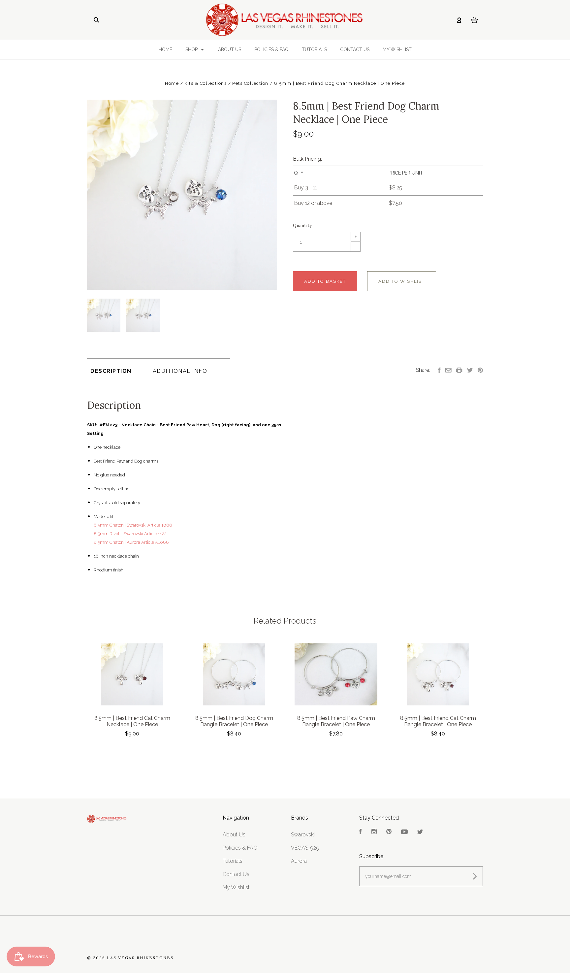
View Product (132, 674)
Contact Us (354, 49)
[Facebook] (360, 832)
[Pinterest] (389, 832)
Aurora (299, 861)
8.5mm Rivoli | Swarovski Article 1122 (130, 533)
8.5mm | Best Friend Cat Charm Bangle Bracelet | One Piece (438, 721)
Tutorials (314, 49)
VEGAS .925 (305, 848)
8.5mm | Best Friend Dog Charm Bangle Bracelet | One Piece (234, 721)
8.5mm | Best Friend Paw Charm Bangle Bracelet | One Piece (336, 721)
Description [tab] (111, 371)
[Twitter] (420, 832)
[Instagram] (374, 832)
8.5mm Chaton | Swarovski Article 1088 (133, 525)
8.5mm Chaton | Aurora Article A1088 (131, 542)
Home (165, 49)
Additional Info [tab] (180, 371)
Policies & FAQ (271, 49)
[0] (474, 20)
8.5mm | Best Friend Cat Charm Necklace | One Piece (132, 721)
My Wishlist (397, 49)
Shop (192, 49)
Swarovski (303, 834)
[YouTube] (404, 832)
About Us (229, 49)
